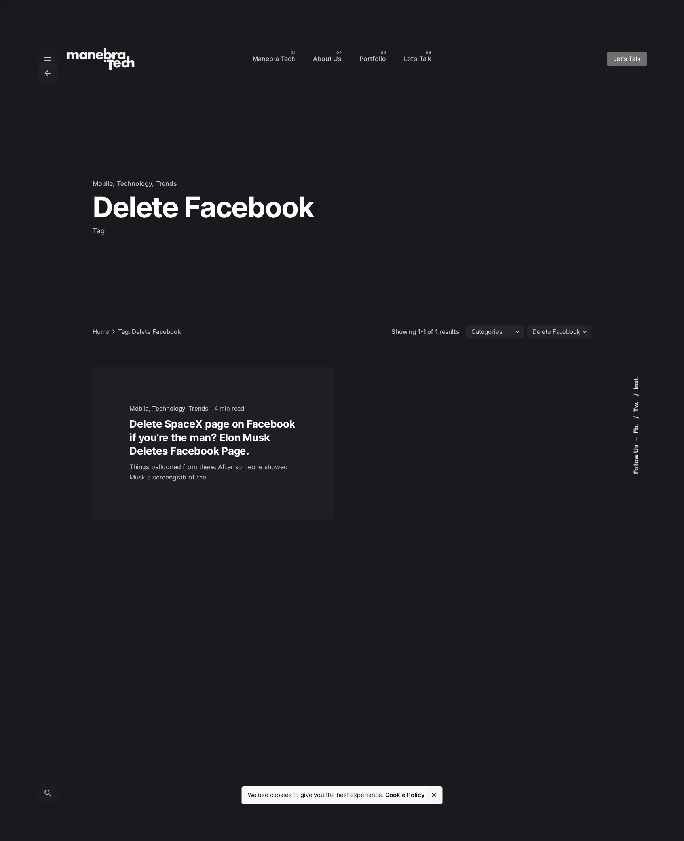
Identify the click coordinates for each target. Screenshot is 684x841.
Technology (134, 183)
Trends (166, 183)
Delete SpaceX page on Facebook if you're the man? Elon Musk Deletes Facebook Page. (212, 437)
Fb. (636, 428)
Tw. (636, 406)
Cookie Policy (405, 795)
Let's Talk (627, 59)
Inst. (636, 383)
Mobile (103, 183)
